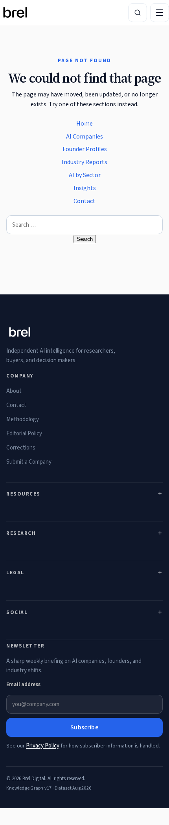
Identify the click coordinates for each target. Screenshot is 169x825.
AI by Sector (85, 175)
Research (21, 533)
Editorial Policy (24, 433)
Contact (84, 201)
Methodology (22, 419)
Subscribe (84, 727)
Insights (84, 188)
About (14, 391)
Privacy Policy (42, 746)
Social (17, 612)
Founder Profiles (84, 149)
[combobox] (84, 224)
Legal (15, 572)
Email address (23, 684)
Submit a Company (28, 462)
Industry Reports (84, 162)
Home (84, 123)
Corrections (20, 448)
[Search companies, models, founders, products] (137, 12)
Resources (23, 494)
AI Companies (84, 136)
